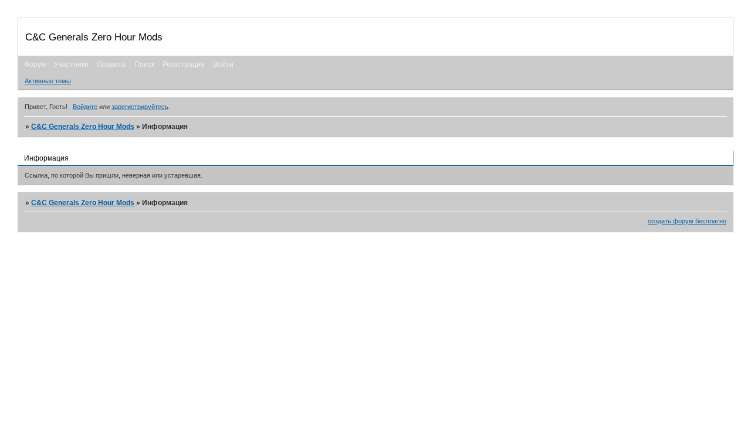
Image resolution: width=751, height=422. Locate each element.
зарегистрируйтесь (139, 106)
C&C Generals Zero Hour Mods (82, 126)
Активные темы (48, 80)
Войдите (85, 106)
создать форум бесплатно (687, 220)
